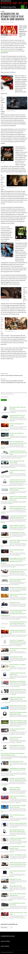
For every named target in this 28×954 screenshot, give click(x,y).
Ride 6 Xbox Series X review (16, 761)
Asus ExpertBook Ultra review (17, 532)
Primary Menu (26, 7)
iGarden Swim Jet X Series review (18, 705)
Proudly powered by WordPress (7, 952)
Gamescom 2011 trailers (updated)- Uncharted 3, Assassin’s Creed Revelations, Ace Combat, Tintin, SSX (13, 380)
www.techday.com (5, 51)
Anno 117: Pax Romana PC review (18, 854)
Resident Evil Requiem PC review (18, 689)
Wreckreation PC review (16, 886)
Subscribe (4, 400)
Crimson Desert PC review (16, 656)
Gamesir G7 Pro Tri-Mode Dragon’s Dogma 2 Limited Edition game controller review (18, 498)
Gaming (3, 11)
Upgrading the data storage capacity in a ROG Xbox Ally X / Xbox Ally (18, 770)
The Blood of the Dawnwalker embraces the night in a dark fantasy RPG (18, 632)
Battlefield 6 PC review (15, 879)
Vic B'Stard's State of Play (8, 7)
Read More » (13, 412)
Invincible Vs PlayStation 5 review (18, 587)
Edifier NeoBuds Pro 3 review (17, 745)
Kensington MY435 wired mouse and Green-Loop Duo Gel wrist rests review (18, 452)
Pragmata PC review (15, 602)
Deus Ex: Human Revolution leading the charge (11, 374)
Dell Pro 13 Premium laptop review (18, 823)
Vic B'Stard (11, 22)
